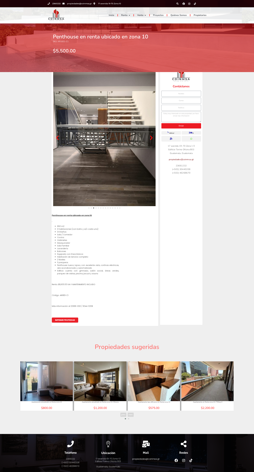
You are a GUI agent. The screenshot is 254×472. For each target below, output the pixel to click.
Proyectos (158, 15)
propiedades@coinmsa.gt (181, 159)
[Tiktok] (191, 460)
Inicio (111, 15)
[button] (178, 4)
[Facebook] (176, 460)
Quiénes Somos (179, 15)
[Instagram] (183, 460)
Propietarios (200, 15)
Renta (124, 15)
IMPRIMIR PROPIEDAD (65, 320)
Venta (140, 15)
